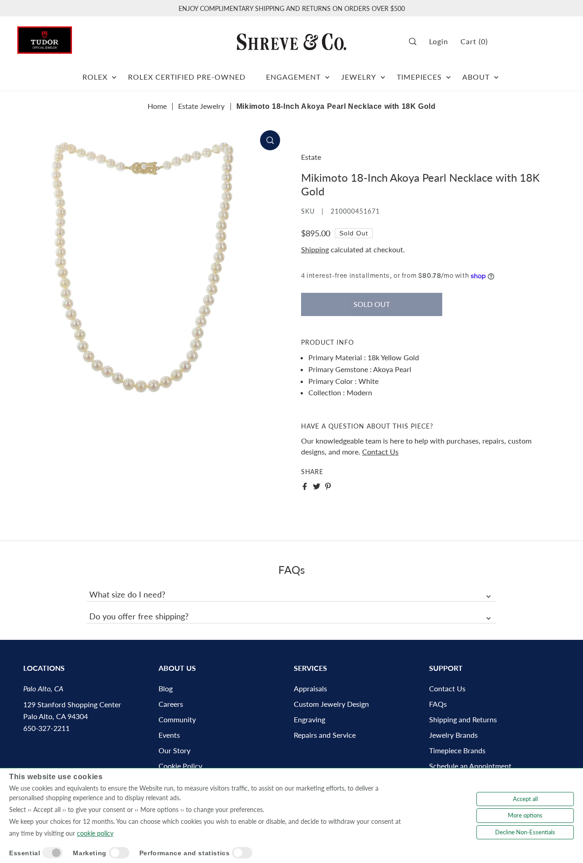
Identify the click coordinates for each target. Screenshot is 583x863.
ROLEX (94, 76)
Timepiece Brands (457, 750)
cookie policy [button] (95, 833)
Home (157, 106)
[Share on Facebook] (304, 486)
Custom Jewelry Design (331, 704)
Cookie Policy (180, 765)
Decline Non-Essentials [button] (525, 832)
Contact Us (380, 451)
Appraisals (310, 688)
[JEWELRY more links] (383, 73)
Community (177, 719)
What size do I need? (127, 594)
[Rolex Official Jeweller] (531, 41)
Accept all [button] (525, 798)
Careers (171, 704)
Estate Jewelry (201, 106)
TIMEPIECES (419, 76)
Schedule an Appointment (470, 765)
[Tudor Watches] (44, 37)
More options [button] (525, 815)
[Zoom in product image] (270, 140)
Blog (166, 688)
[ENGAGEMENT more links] (327, 73)
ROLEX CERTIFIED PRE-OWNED (186, 76)
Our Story (174, 750)
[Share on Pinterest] (328, 486)
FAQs (438, 704)
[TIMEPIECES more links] (448, 73)
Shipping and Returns (463, 719)
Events (169, 734)
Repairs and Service (325, 734)
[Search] (416, 41)
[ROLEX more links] (114, 73)
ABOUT (476, 76)
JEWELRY (358, 76)
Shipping (315, 249)
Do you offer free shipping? (139, 616)
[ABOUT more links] (496, 73)
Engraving (309, 719)
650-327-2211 (46, 728)
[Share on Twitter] (316, 486)
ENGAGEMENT (293, 76)
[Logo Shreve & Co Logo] (291, 41)
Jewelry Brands (453, 734)
